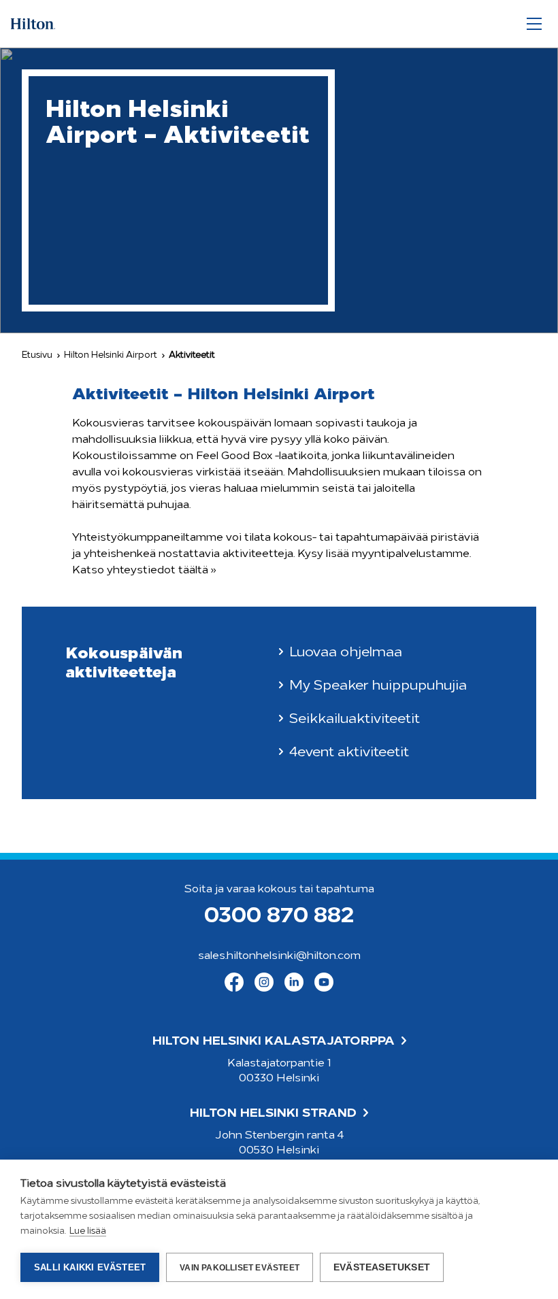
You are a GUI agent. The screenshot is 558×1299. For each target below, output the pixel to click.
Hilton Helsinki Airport (110, 355)
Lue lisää (87, 1231)
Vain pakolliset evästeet (239, 1267)
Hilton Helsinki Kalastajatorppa (273, 1042)
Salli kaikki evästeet (90, 1267)
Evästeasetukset (381, 1267)
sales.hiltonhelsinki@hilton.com (279, 956)
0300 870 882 (279, 917)
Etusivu (37, 355)
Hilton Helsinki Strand (273, 1114)
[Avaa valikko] (534, 24)
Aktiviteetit (192, 355)
